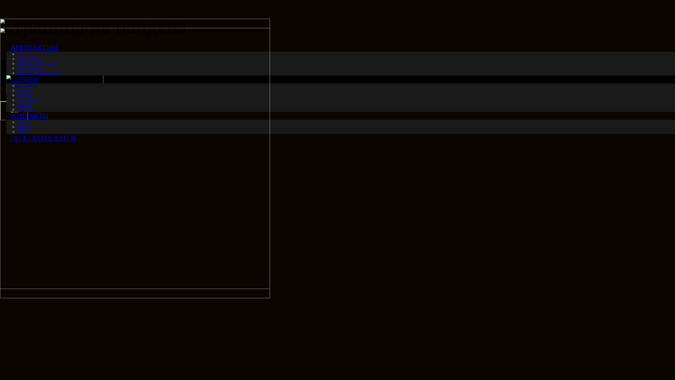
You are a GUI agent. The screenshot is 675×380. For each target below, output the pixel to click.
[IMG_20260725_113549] (135, 296)
